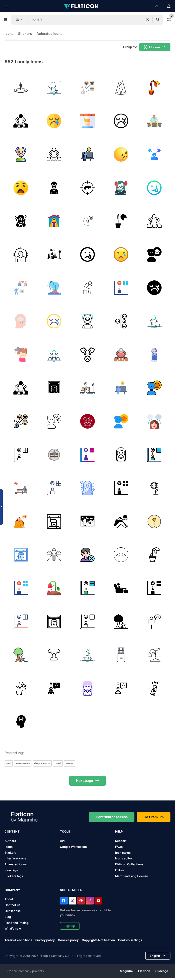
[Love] (154, 521)
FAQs (119, 846)
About (9, 899)
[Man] (87, 288)
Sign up (69, 926)
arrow (69, 763)
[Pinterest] (81, 900)
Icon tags (11, 870)
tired (57, 763)
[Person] (21, 121)
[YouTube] (98, 900)
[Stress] (121, 321)
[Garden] (54, 254)
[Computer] (87, 521)
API (62, 841)
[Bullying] (154, 154)
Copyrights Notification (98, 940)
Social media (71, 890)
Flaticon (144, 971)
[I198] (121, 655)
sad (8, 763)
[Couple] (21, 288)
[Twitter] (72, 900)
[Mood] (87, 88)
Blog (8, 917)
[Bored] (54, 188)
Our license (13, 911)
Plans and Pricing (16, 923)
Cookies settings (130, 940)
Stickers (25, 33)
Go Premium (154, 817)
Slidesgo (161, 971)
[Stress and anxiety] (154, 622)
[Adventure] (54, 555)
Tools (65, 831)
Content (12, 831)
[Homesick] (154, 254)
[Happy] (21, 521)
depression (42, 763)
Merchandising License (131, 876)
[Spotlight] (121, 88)
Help (119, 831)
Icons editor (123, 858)
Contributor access (112, 817)
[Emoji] (121, 555)
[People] (121, 588)
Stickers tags (14, 876)
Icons (9, 33)
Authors (10, 841)
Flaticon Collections (129, 864)
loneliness (22, 763)
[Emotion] (21, 388)
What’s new (13, 928)
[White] (154, 488)
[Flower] (154, 655)
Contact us (12, 905)
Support (120, 841)
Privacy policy (45, 940)
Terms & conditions (18, 940)
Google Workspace (73, 846)
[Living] (54, 221)
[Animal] (87, 188)
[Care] (87, 655)
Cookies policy (68, 940)
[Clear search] (148, 20)
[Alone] (154, 121)
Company (12, 890)
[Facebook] (64, 900)
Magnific (126, 971)
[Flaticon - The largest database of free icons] (81, 6)
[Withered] (154, 88)
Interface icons (15, 858)
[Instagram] (90, 900)
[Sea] (54, 288)
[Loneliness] (154, 355)
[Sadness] (121, 188)
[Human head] (21, 722)
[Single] (154, 221)
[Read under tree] (21, 655)
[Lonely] (54, 121)
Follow (119, 870)
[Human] (21, 88)
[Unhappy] (54, 154)
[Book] (54, 88)
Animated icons (49, 33)
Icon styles (123, 852)
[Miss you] (121, 288)
